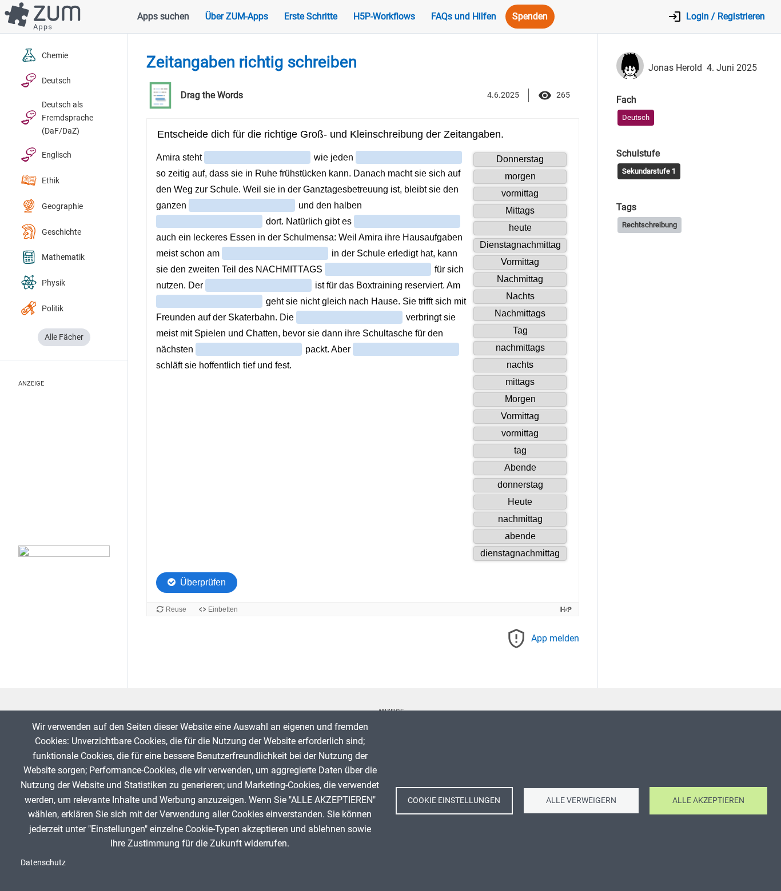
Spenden (530, 16)
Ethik (50, 181)
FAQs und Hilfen (463, 16)
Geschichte (61, 232)
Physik (53, 283)
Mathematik (63, 257)
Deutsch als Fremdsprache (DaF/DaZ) (67, 118)
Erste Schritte (310, 16)
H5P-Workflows (384, 16)
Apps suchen (163, 16)
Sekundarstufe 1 (649, 171)
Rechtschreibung (649, 224)
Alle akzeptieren (708, 800)
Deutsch (56, 81)
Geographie (62, 206)
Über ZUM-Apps (236, 16)
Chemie (55, 56)
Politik (52, 309)
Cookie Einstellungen (454, 800)
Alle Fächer (64, 337)
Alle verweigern (581, 800)
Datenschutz (43, 862)
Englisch (56, 155)
